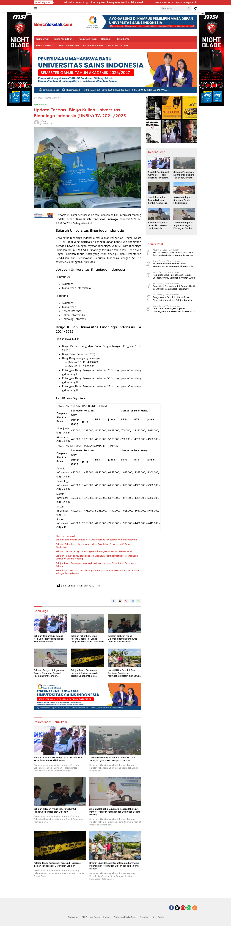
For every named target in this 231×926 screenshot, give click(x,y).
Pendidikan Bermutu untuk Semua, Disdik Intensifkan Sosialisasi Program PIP (174, 287)
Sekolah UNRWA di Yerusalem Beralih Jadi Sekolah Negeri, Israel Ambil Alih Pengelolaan (158, 225)
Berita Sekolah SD (45, 45)
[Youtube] (183, 908)
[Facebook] (171, 908)
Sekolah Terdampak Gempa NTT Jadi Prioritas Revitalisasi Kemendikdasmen (96, 539)
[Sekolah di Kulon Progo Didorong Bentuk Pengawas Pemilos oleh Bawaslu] (124, 623)
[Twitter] (177, 908)
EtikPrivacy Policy (91, 917)
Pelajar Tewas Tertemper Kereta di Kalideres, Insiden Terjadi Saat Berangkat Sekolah (96, 564)
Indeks (106, 917)
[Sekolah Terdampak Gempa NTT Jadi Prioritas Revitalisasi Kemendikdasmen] (50, 623)
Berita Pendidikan (63, 39)
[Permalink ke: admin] (36, 122)
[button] (189, 8)
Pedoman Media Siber (125, 917)
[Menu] (36, 8)
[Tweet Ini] (120, 601)
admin (43, 121)
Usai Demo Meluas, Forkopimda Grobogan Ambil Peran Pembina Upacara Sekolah (174, 310)
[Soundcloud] (194, 907)
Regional (105, 39)
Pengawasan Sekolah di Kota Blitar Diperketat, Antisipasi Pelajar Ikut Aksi (172, 298)
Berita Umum (42, 39)
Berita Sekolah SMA (93, 45)
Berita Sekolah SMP (69, 45)
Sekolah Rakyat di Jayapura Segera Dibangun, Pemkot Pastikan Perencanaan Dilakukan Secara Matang (170, 2)
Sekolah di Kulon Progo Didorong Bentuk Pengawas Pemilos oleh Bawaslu (63, 2)
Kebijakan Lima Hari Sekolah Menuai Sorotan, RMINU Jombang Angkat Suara (174, 276)
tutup (29, 13)
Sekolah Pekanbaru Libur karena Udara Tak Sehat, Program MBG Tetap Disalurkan (93, 545)
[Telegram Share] (132, 601)
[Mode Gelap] (195, 8)
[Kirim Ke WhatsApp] (138, 601)
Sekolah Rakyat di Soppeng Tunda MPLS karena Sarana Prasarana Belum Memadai (183, 200)
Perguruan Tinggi (88, 39)
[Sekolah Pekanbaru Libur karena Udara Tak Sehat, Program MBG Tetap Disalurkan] (87, 623)
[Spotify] (188, 908)
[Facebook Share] (113, 601)
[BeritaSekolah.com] (53, 23)
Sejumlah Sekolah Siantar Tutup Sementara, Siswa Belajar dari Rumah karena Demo (173, 265)
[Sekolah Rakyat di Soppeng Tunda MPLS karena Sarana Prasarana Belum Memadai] (184, 188)
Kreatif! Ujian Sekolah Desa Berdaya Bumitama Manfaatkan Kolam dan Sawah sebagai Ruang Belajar (97, 572)
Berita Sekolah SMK (118, 45)
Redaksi (144, 917)
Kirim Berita (123, 39)
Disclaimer (73, 917)
